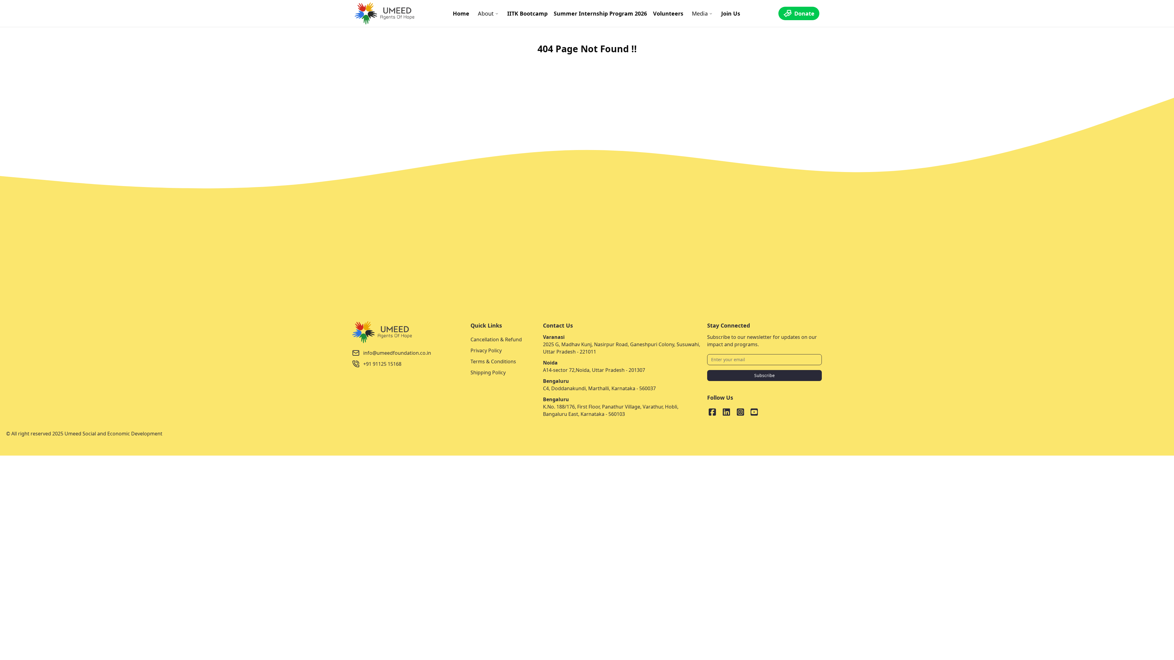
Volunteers (668, 13)
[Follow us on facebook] (712, 412)
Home (461, 13)
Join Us (730, 13)
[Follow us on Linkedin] (726, 412)
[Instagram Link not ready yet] (740, 412)
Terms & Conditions (493, 361)
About (486, 13)
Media (700, 13)
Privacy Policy (486, 350)
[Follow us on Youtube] (754, 412)
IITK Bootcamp (527, 13)
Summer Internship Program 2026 (600, 13)
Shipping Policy (488, 372)
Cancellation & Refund (496, 339)
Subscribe (764, 375)
